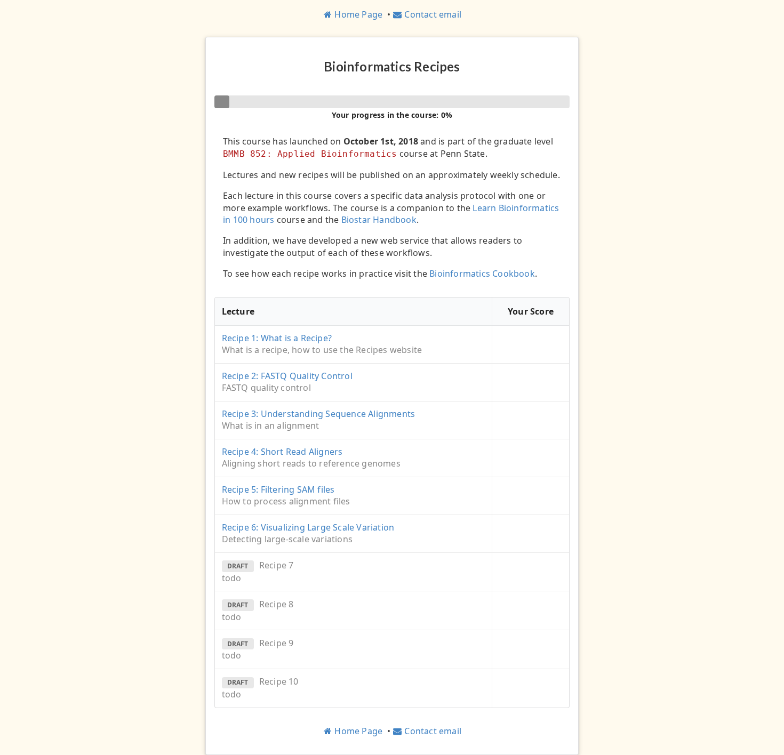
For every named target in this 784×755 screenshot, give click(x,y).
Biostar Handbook (379, 220)
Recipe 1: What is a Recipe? (277, 338)
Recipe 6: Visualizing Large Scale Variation (308, 527)
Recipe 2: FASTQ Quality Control (287, 376)
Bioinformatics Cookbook (482, 273)
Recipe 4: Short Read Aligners (282, 451)
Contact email (432, 14)
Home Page (358, 14)
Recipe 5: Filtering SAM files (278, 489)
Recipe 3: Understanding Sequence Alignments (318, 414)
